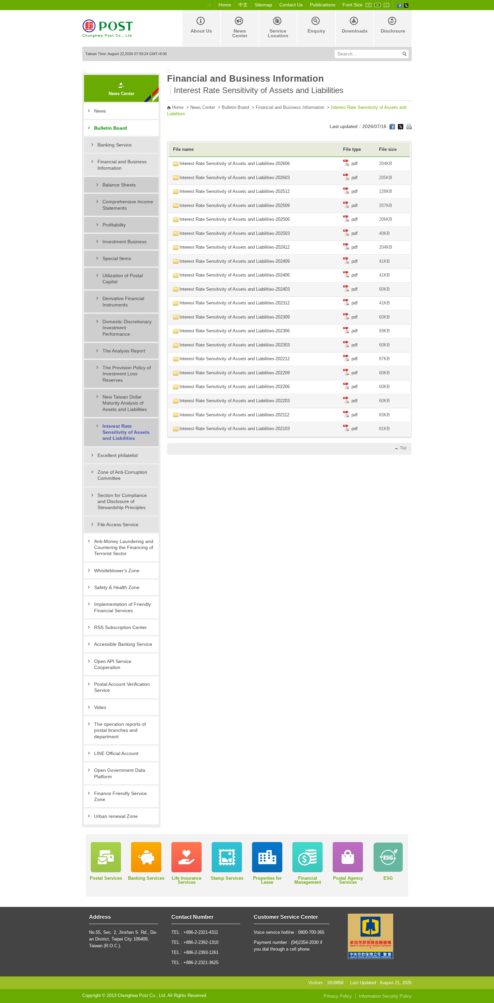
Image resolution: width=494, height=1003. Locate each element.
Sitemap (263, 4)
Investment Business (124, 241)
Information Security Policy (385, 996)
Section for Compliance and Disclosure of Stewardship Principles (122, 501)
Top (403, 448)
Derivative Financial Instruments (123, 301)
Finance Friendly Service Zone (120, 796)
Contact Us (291, 4)
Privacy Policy (338, 996)
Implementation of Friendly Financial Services (122, 607)
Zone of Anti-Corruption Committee (122, 475)
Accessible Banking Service (123, 644)
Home (224, 4)
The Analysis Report (123, 350)
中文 (243, 4)
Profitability (114, 224)
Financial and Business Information (122, 164)
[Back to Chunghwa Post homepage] (107, 28)
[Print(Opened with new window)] (409, 126)
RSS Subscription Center (120, 627)
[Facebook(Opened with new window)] (399, 5)
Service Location (278, 33)
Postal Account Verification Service (122, 687)
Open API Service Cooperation (112, 664)
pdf (353, 163)
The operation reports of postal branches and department (120, 730)
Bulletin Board (110, 128)
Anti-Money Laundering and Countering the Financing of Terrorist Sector (123, 547)
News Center (239, 33)
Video (100, 707)
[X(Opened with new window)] (406, 5)
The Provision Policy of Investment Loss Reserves (126, 374)
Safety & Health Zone (116, 587)
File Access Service (117, 524)
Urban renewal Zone (116, 816)
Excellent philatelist (117, 455)
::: (209, 4)
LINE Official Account (116, 753)
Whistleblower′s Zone (116, 570)
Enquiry (316, 31)
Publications (322, 4)
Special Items (116, 258)
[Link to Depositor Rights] (370, 935)
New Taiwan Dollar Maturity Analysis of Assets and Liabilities (124, 403)
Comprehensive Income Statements (127, 204)
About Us (201, 31)
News (100, 111)
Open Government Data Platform (119, 773)
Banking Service (114, 145)
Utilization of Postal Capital (122, 278)
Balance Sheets (119, 184)
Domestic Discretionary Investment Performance (127, 328)
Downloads (355, 31)
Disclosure (393, 31)
